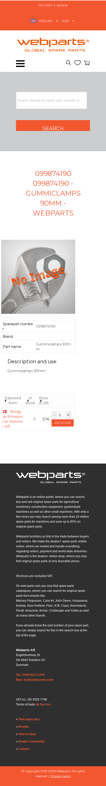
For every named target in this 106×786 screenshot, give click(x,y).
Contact (24, 749)
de (43, 704)
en (49, 704)
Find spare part (29, 719)
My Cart (45, 5)
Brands (23, 726)
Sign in (62, 5)
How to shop (27, 734)
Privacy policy (61, 776)
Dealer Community (31, 741)
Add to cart (62, 423)
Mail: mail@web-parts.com (34, 679)
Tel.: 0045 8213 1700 (30, 675)
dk (37, 704)
